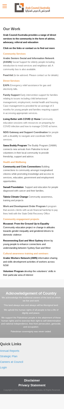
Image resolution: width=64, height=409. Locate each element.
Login (3, 367)
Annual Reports (9, 350)
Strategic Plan (8, 356)
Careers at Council (11, 361)
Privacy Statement (32, 385)
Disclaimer (32, 380)
